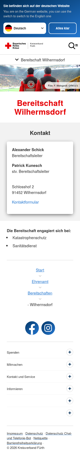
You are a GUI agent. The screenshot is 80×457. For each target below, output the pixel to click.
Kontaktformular (25, 202)
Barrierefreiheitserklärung (24, 443)
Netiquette (40, 438)
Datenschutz (34, 433)
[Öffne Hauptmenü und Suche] (73, 46)
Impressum (15, 433)
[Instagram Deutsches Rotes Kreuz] (48, 328)
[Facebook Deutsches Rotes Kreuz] (32, 328)
